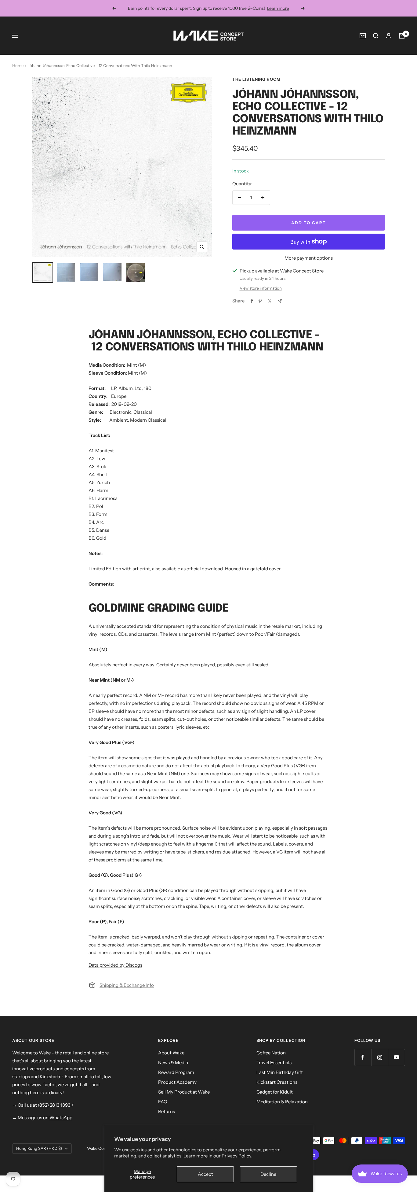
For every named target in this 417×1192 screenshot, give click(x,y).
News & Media (173, 1062)
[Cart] (402, 36)
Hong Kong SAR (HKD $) (39, 1148)
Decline (268, 1174)
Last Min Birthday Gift (279, 1072)
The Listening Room (256, 79)
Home (18, 65)
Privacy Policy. (237, 1156)
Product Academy (177, 1082)
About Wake (171, 1053)
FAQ (162, 1102)
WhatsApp (60, 1117)
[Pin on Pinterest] (260, 301)
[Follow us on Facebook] (362, 1057)
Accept (205, 1174)
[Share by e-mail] (280, 301)
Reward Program (176, 1072)
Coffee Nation (271, 1053)
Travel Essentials (274, 1062)
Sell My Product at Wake (184, 1092)
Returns (166, 1111)
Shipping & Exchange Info (127, 985)
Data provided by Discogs (115, 965)
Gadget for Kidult (274, 1092)
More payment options (309, 258)
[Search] (376, 36)
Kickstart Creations (276, 1082)
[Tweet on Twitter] (269, 301)
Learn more (278, 8)
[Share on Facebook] (252, 301)
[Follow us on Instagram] (379, 1057)
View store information (261, 288)
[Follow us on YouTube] (396, 1057)
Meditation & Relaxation (282, 1102)
